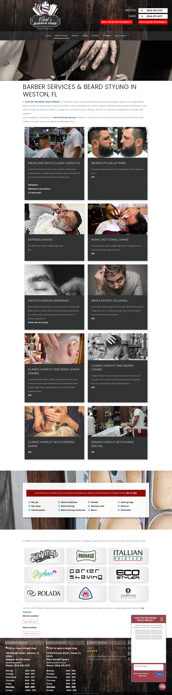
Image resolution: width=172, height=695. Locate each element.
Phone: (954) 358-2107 (17, 665)
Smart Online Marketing (143, 675)
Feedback (107, 35)
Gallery (85, 35)
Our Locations (120, 35)
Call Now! (156, 637)
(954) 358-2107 (155, 10)
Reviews (95, 35)
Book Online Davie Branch (153, 22)
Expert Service (45, 28)
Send (159, 674)
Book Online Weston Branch (116, 22)
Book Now (156, 632)
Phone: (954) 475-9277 (58, 665)
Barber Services (61, 35)
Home (48, 35)
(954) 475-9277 (155, 16)
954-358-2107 (30, 622)
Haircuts (75, 35)
